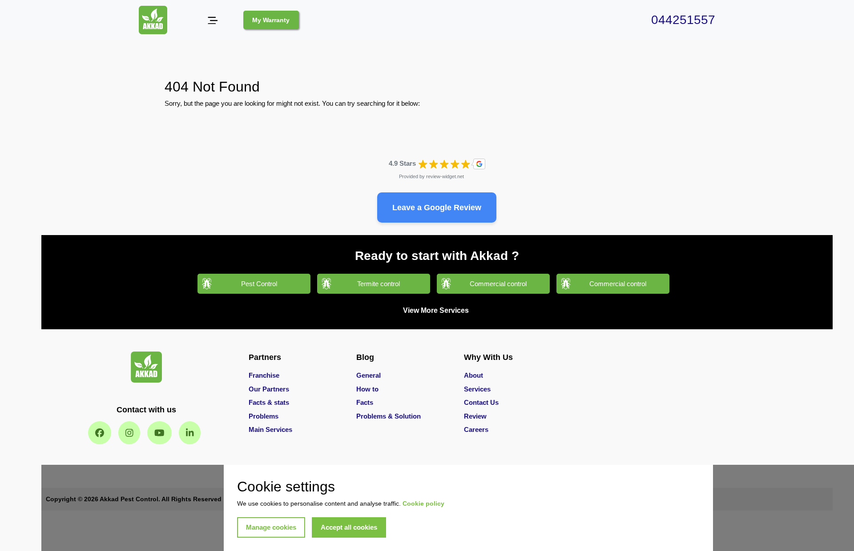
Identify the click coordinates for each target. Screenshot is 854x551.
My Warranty (271, 20)
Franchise (264, 375)
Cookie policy (423, 503)
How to (367, 389)
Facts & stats (269, 402)
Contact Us (481, 402)
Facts (364, 402)
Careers (476, 429)
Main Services (270, 429)
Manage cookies (271, 527)
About (473, 375)
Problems (263, 416)
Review (475, 416)
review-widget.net (445, 176)
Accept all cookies (349, 527)
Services (477, 389)
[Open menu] (212, 20)
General (368, 375)
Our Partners (269, 389)
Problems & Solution (388, 416)
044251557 (683, 20)
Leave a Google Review (436, 207)
